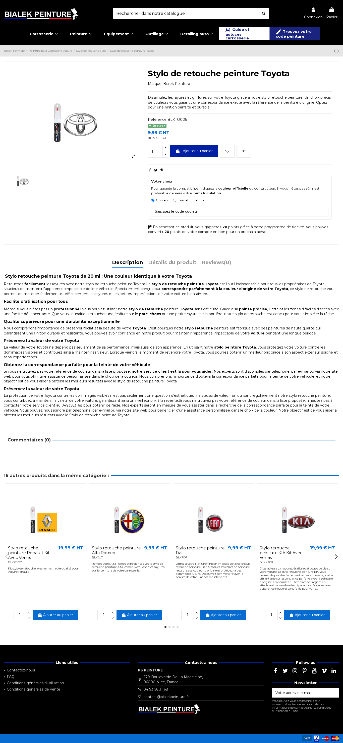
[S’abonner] (334, 693)
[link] (313, 13)
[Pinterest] (161, 170)
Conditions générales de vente (33, 689)
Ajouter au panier (198, 151)
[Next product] (338, 51)
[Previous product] (335, 51)
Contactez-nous (21, 670)
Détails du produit (172, 262)
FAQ (11, 676)
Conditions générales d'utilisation (35, 683)
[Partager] (150, 170)
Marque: (155, 83)
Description (127, 262)
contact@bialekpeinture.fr (166, 697)
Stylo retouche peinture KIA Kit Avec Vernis (281, 553)
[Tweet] (155, 170)
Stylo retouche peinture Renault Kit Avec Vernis (29, 553)
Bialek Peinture (176, 83)
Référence (157, 119)
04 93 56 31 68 (155, 689)
